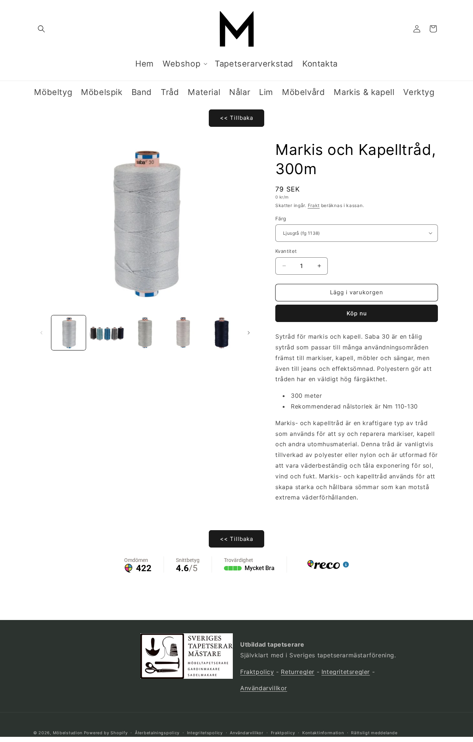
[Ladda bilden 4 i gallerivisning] (183, 332)
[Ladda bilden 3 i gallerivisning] (145, 332)
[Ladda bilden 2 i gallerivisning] (106, 332)
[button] (41, 29)
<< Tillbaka (236, 117)
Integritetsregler (345, 671)
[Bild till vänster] (41, 333)
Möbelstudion (67, 732)
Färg (280, 218)
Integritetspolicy (205, 732)
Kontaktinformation (323, 732)
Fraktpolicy (257, 671)
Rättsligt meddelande (374, 732)
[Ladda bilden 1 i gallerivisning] (68, 332)
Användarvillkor (263, 688)
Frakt (314, 205)
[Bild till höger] (249, 333)
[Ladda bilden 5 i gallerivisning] (221, 332)
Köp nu (357, 313)
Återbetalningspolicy (157, 732)
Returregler (297, 671)
